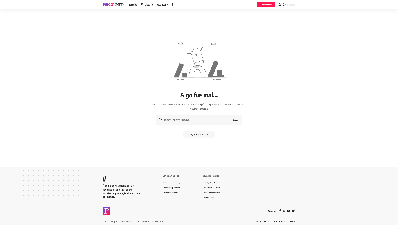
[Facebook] (280, 211)
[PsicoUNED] (113, 4)
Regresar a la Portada (199, 134)
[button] (172, 4)
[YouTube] (288, 211)
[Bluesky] (293, 211)
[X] (284, 211)
